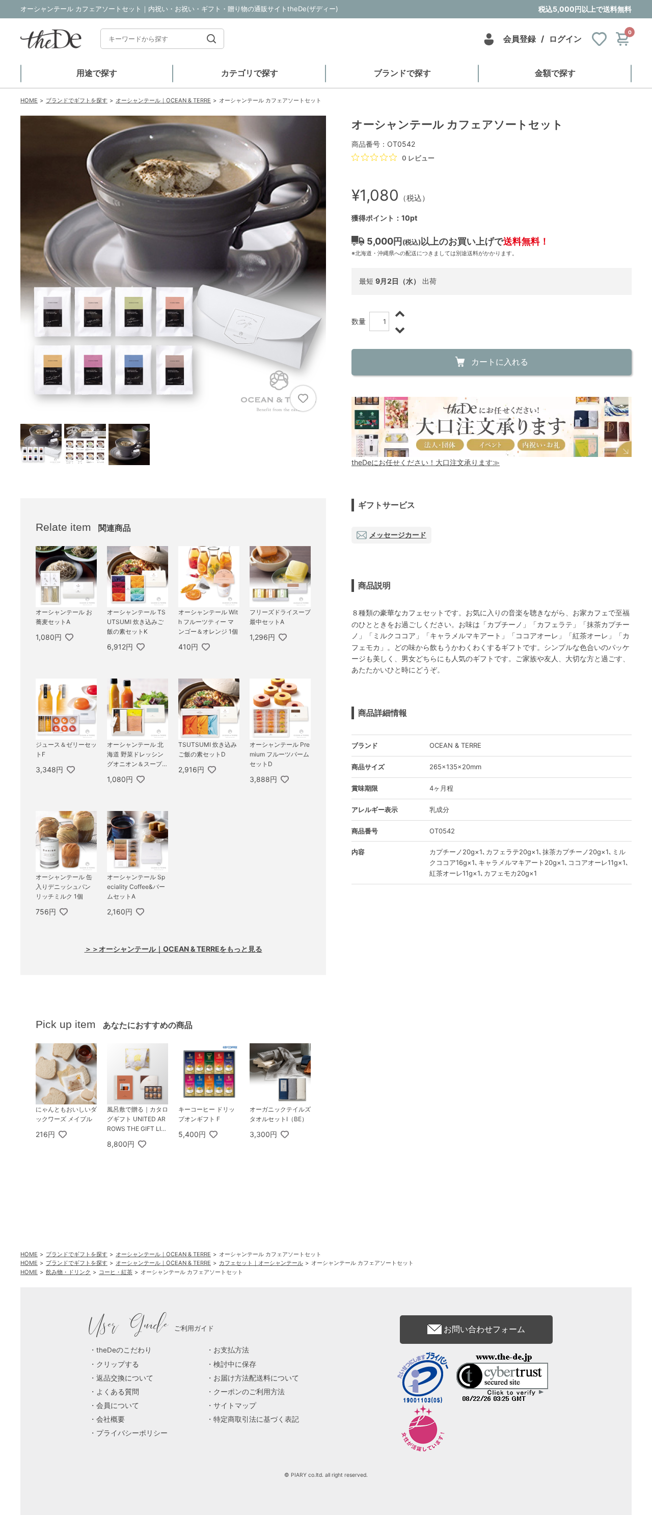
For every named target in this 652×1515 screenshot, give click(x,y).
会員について (117, 1405)
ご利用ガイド (151, 1328)
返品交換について (124, 1378)
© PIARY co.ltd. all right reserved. (326, 1475)
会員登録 (519, 39)
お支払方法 (231, 1350)
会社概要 (110, 1419)
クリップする (117, 1364)
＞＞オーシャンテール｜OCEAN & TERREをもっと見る (173, 948)
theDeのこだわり (124, 1350)
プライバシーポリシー (132, 1433)
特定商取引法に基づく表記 (256, 1419)
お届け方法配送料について (256, 1378)
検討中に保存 (234, 1364)
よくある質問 (117, 1392)
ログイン (565, 39)
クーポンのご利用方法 (249, 1392)
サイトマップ (234, 1405)
